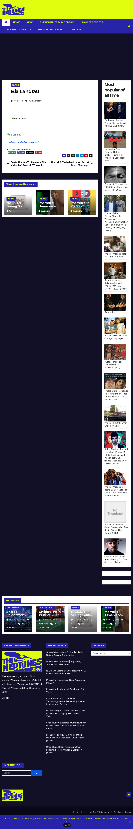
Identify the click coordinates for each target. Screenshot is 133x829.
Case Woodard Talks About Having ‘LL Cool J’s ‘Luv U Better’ (115, 559)
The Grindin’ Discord (122, 812)
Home (16, 22)
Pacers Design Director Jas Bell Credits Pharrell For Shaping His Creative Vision (66, 713)
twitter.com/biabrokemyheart (23, 142)
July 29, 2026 (113, 620)
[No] (129, 822)
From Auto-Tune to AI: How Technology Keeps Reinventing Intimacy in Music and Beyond (66, 701)
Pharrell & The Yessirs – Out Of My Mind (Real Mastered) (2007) (116, 187)
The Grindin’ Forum (49, 29)
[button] (129, 26)
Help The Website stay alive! (100, 812)
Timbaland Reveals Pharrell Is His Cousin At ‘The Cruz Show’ (115, 123)
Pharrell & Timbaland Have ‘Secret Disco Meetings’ (70, 164)
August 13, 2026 (17, 620)
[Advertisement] (66, 53)
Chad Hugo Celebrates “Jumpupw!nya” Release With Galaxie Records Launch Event (66, 725)
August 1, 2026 (81, 620)
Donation (74, 29)
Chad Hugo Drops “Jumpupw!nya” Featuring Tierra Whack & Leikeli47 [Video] (64, 750)
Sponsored (14, 607)
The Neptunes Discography (57, 22)
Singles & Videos (92, 22)
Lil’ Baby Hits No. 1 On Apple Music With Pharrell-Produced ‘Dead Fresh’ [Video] (65, 738)
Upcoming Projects (18, 29)
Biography (109, 312)
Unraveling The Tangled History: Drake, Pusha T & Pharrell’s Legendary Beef (114, 155)
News (30, 22)
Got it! (67, 825)
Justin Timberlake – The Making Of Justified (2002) (114, 364)
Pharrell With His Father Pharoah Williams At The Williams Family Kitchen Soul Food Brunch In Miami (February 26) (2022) (116, 222)
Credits (5, 698)
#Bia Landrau (35, 100)
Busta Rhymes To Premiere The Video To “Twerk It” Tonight (28, 164)
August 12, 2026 (49, 620)
